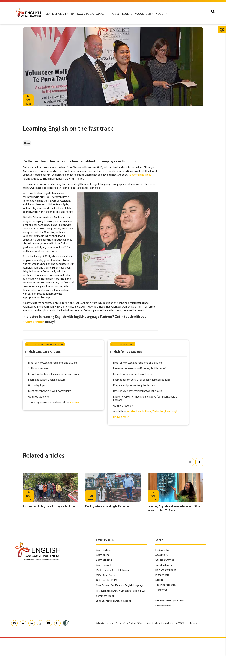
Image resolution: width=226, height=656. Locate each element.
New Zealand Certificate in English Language (119, 585)
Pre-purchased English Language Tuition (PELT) (121, 590)
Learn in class (103, 549)
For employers (163, 605)
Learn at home (104, 559)
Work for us (161, 589)
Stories (159, 579)
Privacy (193, 623)
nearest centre (33, 322)
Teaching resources (166, 584)
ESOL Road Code (105, 575)
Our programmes (164, 559)
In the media (162, 574)
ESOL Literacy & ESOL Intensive (113, 570)
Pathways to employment (169, 600)
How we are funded (165, 569)
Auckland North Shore (138, 411)
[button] (190, 462)
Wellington (158, 411)
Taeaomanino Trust (140, 174)
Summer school (105, 595)
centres (74, 402)
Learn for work (103, 564)
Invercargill (171, 411)
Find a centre (162, 549)
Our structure (162, 564)
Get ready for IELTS (106, 580)
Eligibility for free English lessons (113, 600)
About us (160, 554)
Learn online (102, 554)
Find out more (121, 417)
